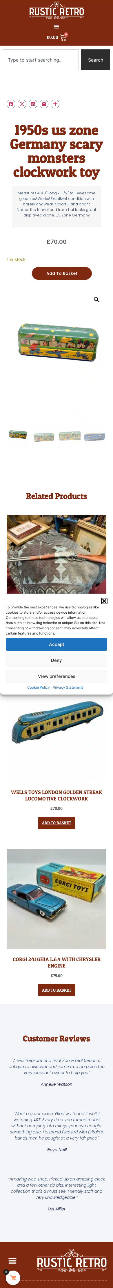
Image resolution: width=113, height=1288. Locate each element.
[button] (104, 601)
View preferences (56, 676)
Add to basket (61, 273)
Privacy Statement (68, 687)
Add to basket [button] (56, 822)
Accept (56, 644)
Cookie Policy (38, 687)
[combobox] (41, 59)
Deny (56, 660)
